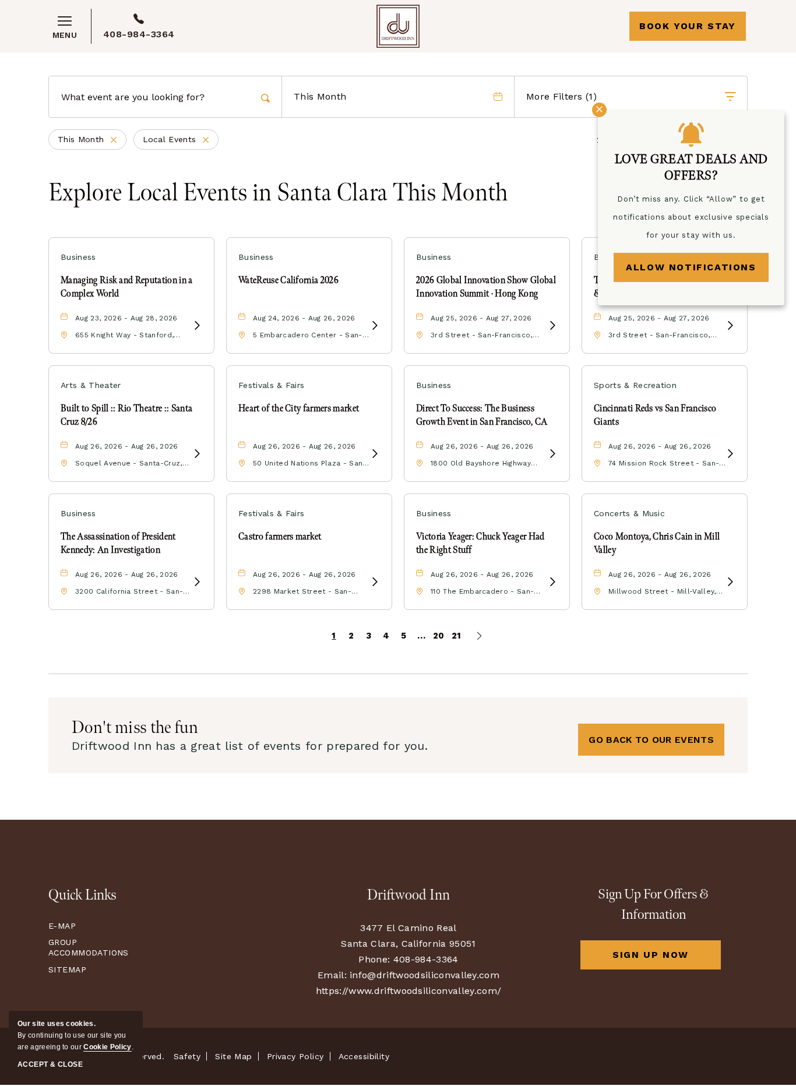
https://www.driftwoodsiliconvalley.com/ (408, 990)
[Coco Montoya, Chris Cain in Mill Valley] (730, 582)
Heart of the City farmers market (298, 408)
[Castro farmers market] (375, 582)
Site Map (233, 1056)
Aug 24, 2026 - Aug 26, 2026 (304, 318)
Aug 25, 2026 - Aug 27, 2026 (481, 318)
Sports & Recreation (635, 385)
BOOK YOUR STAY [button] (687, 25)
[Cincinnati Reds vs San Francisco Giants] (730, 454)
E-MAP (62, 925)
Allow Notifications (691, 267)
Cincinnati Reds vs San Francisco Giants (655, 415)
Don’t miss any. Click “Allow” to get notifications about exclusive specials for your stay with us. (691, 217)
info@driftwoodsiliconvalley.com (424, 975)
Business (78, 257)
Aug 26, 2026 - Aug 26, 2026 (126, 446)
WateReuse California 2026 (288, 280)
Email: (332, 975)
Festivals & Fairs (271, 385)
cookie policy (107, 1047)
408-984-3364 (139, 34)
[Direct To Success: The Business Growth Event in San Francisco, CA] (552, 454)
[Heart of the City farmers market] (375, 454)
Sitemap (67, 969)
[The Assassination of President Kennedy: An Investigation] (197, 582)
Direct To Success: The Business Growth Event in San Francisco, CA (482, 415)
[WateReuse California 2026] (375, 326)
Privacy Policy (295, 1056)
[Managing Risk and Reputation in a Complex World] (197, 326)
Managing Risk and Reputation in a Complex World (127, 287)
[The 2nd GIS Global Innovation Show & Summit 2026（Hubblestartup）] (730, 326)
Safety (187, 1056)
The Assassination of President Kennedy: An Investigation (118, 543)
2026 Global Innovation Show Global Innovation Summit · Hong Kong (486, 287)
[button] (651, 740)
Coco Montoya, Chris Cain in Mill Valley (657, 543)
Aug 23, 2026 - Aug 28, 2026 (126, 318)
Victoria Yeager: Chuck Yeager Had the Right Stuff (480, 543)
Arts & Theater (91, 385)
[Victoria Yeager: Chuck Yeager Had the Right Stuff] (552, 582)
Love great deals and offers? (691, 167)
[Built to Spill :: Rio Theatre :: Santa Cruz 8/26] (197, 454)
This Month (92, 140)
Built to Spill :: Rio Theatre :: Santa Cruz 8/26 (126, 415)
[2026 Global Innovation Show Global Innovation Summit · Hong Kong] (552, 326)
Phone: (374, 959)
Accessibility (364, 1056)
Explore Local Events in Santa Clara (278, 193)
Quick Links (82, 895)
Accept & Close (50, 1064)
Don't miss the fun (135, 727)
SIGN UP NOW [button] (666, 959)
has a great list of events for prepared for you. (250, 746)
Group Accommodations (86, 947)
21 (457, 635)
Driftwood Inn (408, 895)
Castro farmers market (280, 536)
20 (439, 635)
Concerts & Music (629, 513)
